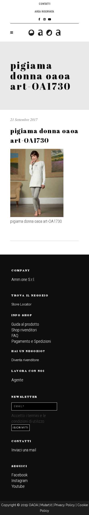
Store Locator (21, 304)
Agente (17, 379)
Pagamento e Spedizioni (31, 341)
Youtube (18, 486)
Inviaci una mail (23, 449)
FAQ (14, 335)
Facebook (19, 475)
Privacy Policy (64, 505)
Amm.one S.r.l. (23, 279)
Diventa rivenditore (25, 360)
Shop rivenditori (24, 329)
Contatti (44, 3)
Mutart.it (46, 505)
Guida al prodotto (25, 324)
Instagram (19, 480)
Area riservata (44, 11)
